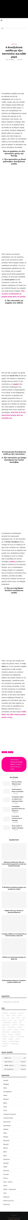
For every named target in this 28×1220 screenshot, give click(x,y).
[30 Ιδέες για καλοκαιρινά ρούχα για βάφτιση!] (14, 946)
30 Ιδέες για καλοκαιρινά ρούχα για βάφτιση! (14, 958)
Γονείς (5, 1110)
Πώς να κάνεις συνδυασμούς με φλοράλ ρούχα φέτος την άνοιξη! (14, 293)
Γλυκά (15, 1020)
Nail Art (13, 1015)
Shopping (6, 1084)
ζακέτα (12, 561)
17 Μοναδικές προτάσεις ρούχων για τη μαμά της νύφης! (14, 888)
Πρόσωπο (6, 1170)
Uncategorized (7, 1091)
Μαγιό (3, 1029)
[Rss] (22, 1212)
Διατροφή (15, 1022)
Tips (8, 1017)
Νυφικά (3, 1034)
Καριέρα (5, 1137)
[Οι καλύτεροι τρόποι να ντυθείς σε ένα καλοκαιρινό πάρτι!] (6, 799)
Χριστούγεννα (5, 1043)
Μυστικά (22, 1029)
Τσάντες (4, 1039)
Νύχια (5, 1155)
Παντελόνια (10, 1034)
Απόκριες (4, 1020)
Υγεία (4, 1193)
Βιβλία (5, 1103)
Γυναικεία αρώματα (6, 1022)
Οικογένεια (6, 1159)
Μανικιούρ (9, 1029)
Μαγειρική (6, 1140)
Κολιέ (3, 1027)
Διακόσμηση (6, 1125)
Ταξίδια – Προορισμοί (9, 1189)
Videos (5, 1095)
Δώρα (20, 1022)
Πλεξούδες (4, 1036)
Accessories (5, 1013)
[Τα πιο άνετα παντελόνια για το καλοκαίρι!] (6, 819)
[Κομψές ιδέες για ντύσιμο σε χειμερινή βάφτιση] (14, 900)
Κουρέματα (19, 1027)
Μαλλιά (5, 1148)
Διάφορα (5, 1129)
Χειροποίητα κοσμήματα (14, 1041)
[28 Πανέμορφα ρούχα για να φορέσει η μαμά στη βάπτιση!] (14, 969)
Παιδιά (5, 1167)
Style (3, 1017)
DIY (3, 1015)
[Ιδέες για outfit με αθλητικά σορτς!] (6, 783)
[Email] (18, 1212)
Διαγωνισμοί (7, 1122)
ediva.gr (11, 1219)
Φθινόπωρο (10, 1039)
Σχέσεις (5, 1178)
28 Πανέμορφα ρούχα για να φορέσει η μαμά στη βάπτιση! (14, 981)
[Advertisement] (14, 76)
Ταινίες (5, 1185)
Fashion (4, 752)
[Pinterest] (11, 1212)
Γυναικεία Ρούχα (8, 1118)
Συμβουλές (12, 1036)
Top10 (13, 1017)
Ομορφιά (5, 1163)
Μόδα (5, 1152)
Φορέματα (6, 1197)
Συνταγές (6, 1174)
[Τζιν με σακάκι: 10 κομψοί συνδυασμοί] (6, 827)
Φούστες (17, 1039)
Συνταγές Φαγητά (20, 1036)
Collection (20, 1013)
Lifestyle (5, 1080)
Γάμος (10, 1020)
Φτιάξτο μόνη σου (8, 1200)
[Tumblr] (16, 1212)
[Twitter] (7, 1212)
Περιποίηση (17, 1034)
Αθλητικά (6, 1099)
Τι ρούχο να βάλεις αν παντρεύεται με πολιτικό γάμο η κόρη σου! (14, 935)
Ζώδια (5, 1133)
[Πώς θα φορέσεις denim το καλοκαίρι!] (6, 791)
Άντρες (23, 1017)
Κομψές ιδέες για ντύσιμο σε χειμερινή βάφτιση (14, 911)
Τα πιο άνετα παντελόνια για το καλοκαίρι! (17, 818)
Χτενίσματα (4, 1046)
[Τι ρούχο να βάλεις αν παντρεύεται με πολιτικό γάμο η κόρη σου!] (14, 923)
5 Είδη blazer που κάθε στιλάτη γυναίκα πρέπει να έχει (14, 714)
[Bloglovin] (20, 1212)
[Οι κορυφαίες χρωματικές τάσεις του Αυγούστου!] (6, 809)
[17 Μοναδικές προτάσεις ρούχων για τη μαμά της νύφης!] (14, 876)
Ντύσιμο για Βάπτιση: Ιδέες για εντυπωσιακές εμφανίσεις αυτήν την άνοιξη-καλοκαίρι (14, 864)
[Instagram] (9, 1212)
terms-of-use (17, 1219)
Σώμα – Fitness (7, 1182)
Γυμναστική (21, 1020)
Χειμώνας (4, 1041)
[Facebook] (5, 1212)
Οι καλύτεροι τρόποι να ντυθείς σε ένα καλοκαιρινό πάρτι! (17, 799)
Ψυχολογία (6, 1204)
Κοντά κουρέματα (11, 1027)
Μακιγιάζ (6, 1144)
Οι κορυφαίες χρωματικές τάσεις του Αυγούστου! (18, 808)
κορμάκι (16, 384)
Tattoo (5, 1088)
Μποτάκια (16, 1029)
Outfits (19, 1015)
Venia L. (13, 59)
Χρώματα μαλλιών (14, 1043)
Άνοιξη (10, 752)
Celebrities (13, 1013)
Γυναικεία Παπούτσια (9, 1114)
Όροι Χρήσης (14, 1215)
